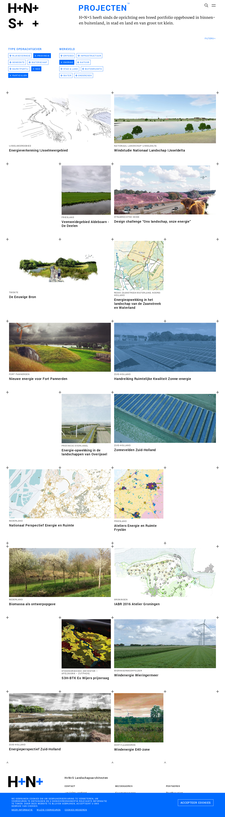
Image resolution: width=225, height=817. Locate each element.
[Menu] (213, 5)
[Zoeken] (206, 5)
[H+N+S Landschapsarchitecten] (25, 790)
